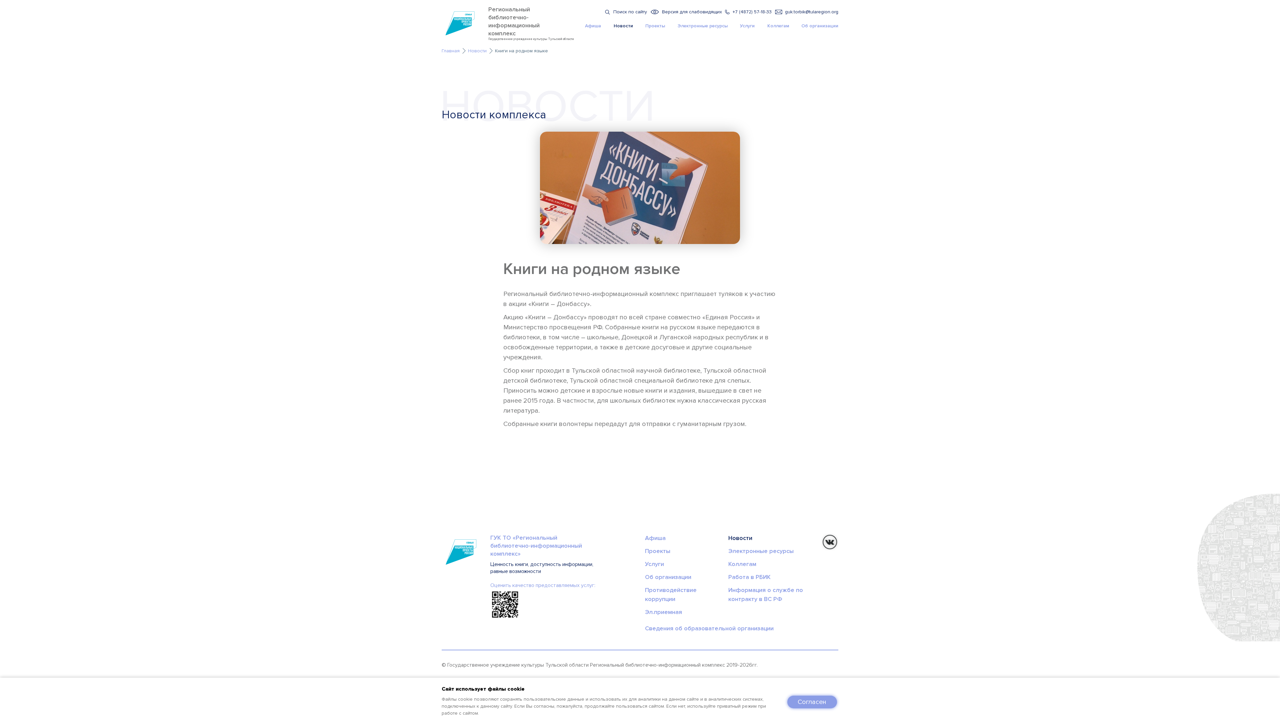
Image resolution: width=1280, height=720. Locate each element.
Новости (623, 26)
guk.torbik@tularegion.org (811, 12)
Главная (451, 51)
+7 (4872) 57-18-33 (752, 12)
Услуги (747, 26)
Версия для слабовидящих (692, 12)
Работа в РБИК (749, 577)
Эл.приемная (663, 612)
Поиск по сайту (630, 12)
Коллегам (778, 26)
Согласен (812, 702)
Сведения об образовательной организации (709, 628)
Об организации (819, 26)
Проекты (655, 26)
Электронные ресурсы (703, 26)
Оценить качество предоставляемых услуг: (542, 585)
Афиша (593, 26)
